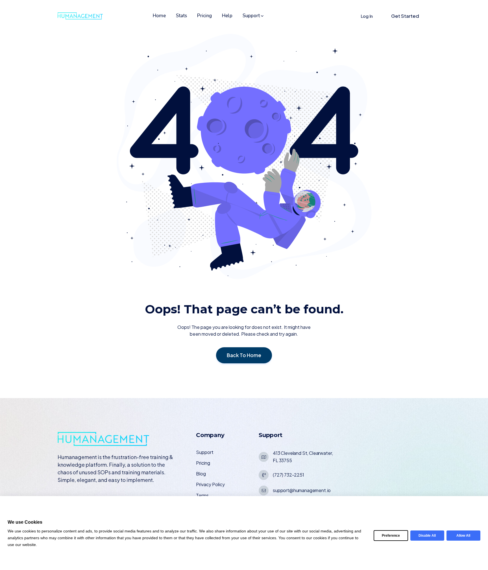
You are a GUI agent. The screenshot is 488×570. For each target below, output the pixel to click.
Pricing (204, 15)
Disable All (427, 536)
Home (159, 15)
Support (251, 15)
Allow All (463, 536)
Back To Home (244, 355)
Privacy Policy (210, 484)
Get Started (405, 16)
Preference (391, 536)
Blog (201, 474)
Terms (202, 495)
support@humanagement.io (302, 490)
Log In (367, 16)
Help (227, 15)
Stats (181, 15)
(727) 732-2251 (288, 475)
